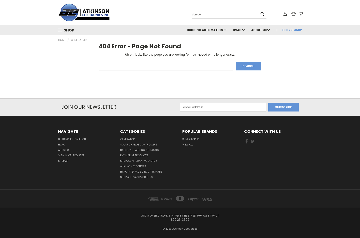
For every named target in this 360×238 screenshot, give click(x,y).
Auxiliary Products (133, 166)
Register (78, 155)
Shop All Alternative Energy (138, 161)
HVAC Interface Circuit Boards (141, 171)
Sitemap (63, 161)
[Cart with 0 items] (301, 13)
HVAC (237, 30)
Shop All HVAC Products (136, 177)
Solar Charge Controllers (138, 144)
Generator (127, 139)
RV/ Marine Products (134, 155)
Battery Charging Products (139, 150)
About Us (259, 30)
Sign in (63, 155)
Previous (349, 225)
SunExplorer (190, 139)
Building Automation (205, 30)
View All (187, 144)
